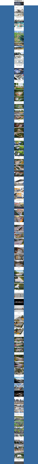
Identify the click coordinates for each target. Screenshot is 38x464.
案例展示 (17, 7)
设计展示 (21, 7)
